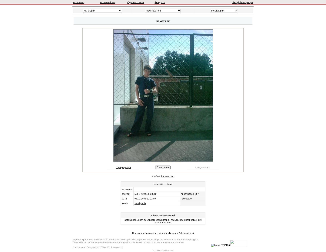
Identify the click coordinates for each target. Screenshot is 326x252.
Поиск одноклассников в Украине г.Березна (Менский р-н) (163, 233)
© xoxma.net (79, 247)
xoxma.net (78, 2)
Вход (235, 2)
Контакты (118, 247)
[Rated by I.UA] (238, 245)
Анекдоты (160, 2)
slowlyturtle (140, 203)
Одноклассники (135, 2)
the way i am (167, 176)
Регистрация (246, 2)
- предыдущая (123, 167)
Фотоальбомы (107, 2)
